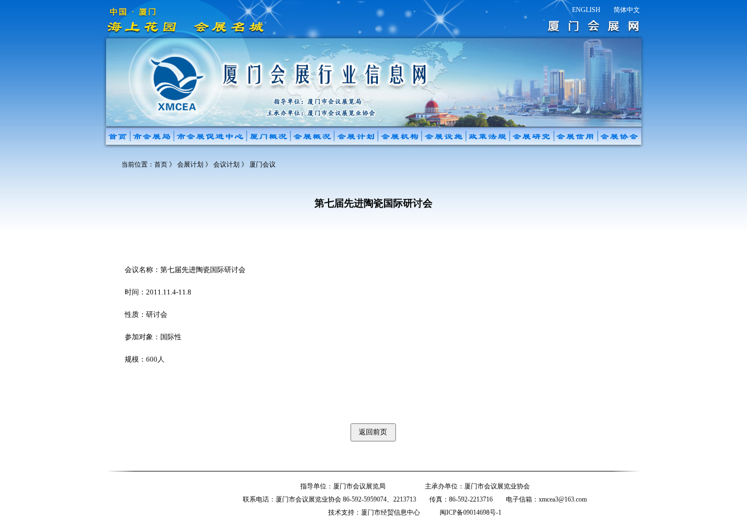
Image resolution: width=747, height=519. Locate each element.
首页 (160, 164)
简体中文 (627, 10)
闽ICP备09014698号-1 (470, 512)
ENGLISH (586, 10)
